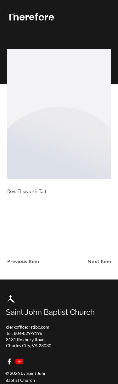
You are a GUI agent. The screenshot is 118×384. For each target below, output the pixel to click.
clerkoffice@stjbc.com (27, 327)
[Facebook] (9, 361)
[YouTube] (19, 361)
